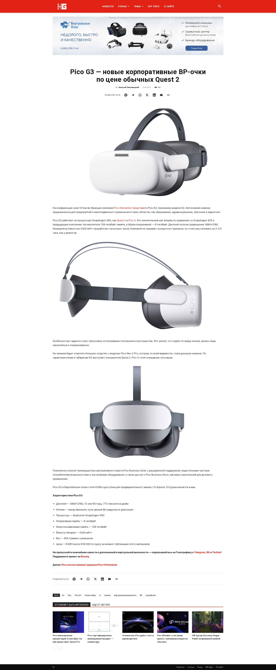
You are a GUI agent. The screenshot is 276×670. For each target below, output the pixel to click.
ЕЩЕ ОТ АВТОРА (101, 605)
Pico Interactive (123, 207)
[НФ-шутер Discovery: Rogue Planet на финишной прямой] (207, 622)
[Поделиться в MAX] (126, 95)
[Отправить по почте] (161, 95)
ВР (141, 595)
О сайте (169, 6)
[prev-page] (55, 648)
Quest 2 (121, 220)
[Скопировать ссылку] (168, 95)
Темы (137, 6)
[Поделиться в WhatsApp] (140, 95)
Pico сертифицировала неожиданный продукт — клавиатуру (100, 638)
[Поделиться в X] (147, 95)
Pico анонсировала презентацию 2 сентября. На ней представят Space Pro (67, 638)
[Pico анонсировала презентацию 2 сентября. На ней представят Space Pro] (68, 622)
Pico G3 (78, 595)
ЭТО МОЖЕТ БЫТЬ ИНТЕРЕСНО (71, 605)
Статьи (122, 6)
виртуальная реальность (125, 595)
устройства (151, 595)
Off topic (154, 6)
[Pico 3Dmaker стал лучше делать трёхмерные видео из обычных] (172, 622)
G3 (63, 595)
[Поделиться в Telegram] (133, 95)
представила (139, 207)
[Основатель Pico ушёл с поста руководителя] (138, 622)
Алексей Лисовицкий (129, 87)
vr (100, 595)
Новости (108, 6)
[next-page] (60, 648)
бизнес (107, 595)
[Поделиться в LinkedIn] (154, 95)
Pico (69, 595)
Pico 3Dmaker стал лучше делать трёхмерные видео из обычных (172, 638)
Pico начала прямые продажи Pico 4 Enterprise (89, 564)
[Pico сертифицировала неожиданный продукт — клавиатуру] (103, 622)
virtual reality (90, 595)
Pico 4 (131, 220)
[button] (219, 6)
